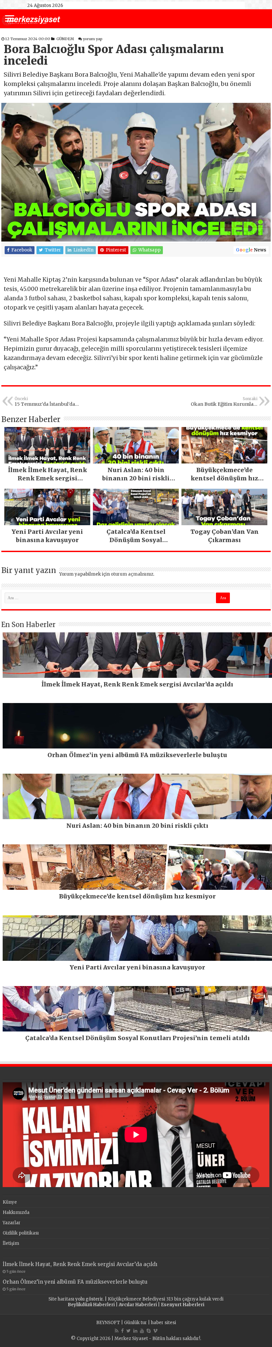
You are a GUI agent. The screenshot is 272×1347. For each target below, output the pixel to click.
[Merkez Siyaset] (31, 19)
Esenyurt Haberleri (182, 1305)
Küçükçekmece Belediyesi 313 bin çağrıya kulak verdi (166, 1299)
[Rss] (116, 1331)
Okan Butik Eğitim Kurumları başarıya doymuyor (224, 401)
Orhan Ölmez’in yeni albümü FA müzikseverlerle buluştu (75, 1282)
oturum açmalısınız (132, 574)
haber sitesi (163, 1322)
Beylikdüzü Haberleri (91, 1305)
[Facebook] (122, 1331)
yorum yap (92, 38)
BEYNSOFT (108, 1322)
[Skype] (148, 1331)
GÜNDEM (65, 38)
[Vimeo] (155, 1331)
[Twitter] (128, 1331)
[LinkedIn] (135, 1331)
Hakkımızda (16, 1212)
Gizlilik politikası (21, 1233)
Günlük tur (135, 1322)
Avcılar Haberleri (138, 1305)
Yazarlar (12, 1223)
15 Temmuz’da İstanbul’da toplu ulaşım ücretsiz (45, 401)
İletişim (11, 1243)
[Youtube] (142, 1331)
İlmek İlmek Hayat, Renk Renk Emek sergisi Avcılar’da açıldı (80, 1264)
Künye (10, 1202)
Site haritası (61, 1299)
